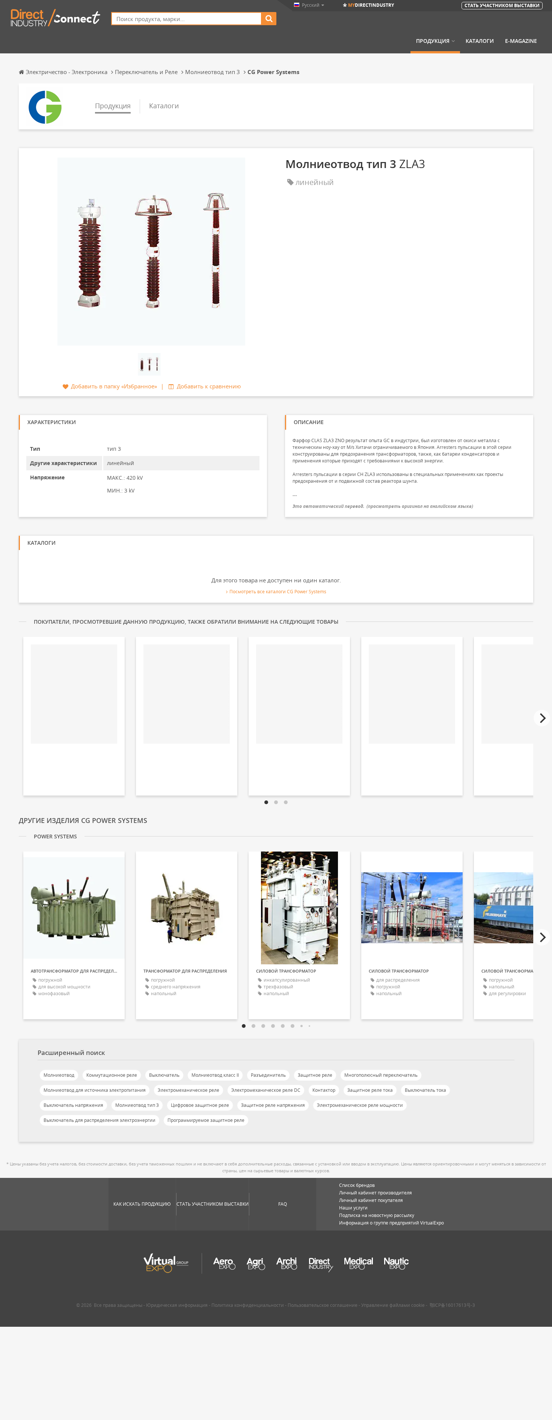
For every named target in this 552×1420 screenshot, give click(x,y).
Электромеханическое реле (188, 1090)
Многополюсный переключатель (381, 1075)
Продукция (432, 41)
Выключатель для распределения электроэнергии (99, 1120)
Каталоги (480, 41)
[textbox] (186, 18)
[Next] (542, 718)
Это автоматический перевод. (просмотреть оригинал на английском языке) (383, 506)
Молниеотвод (59, 1075)
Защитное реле (315, 1075)
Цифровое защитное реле (200, 1105)
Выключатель (164, 1075)
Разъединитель (268, 1075)
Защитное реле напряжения (273, 1105)
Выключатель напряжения (73, 1105)
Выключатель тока (425, 1090)
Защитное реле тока (370, 1090)
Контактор (323, 1090)
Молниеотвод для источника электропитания (95, 1090)
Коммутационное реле (111, 1075)
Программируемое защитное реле (205, 1120)
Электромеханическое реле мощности (360, 1105)
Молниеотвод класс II (215, 1075)
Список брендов (357, 1185)
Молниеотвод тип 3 (137, 1105)
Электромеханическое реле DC (265, 1090)
